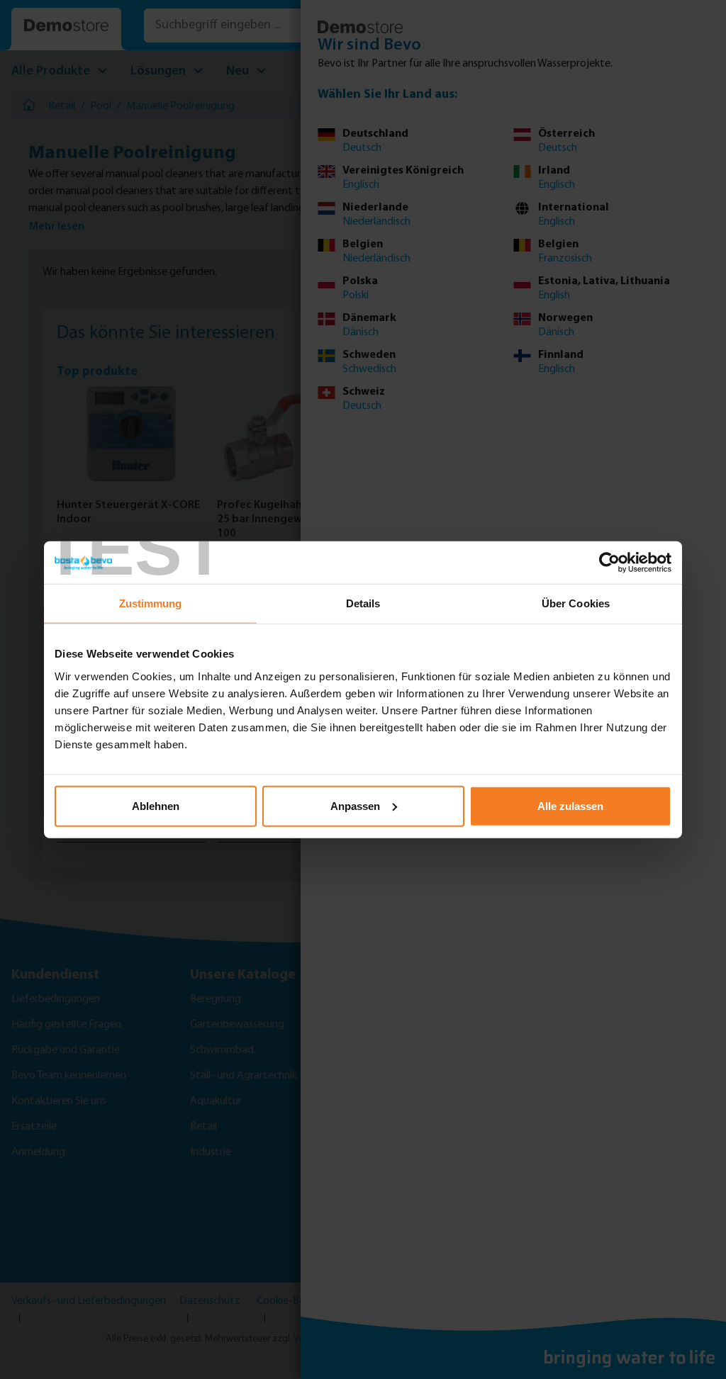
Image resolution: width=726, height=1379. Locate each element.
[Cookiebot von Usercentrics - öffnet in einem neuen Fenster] (609, 562)
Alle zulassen (570, 805)
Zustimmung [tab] (150, 603)
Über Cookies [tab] (576, 603)
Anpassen (355, 805)
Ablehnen (155, 805)
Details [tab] (363, 603)
